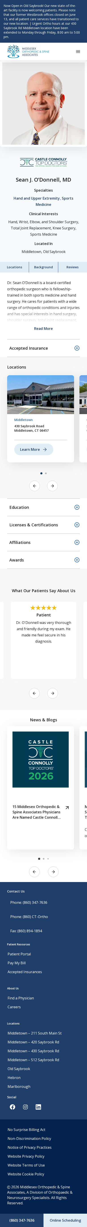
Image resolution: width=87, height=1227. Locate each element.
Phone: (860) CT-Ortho (29, 916)
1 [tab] (41, 473)
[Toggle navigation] (78, 51)
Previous (34, 486)
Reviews (72, 267)
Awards (16, 560)
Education (19, 507)
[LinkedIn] (38, 1107)
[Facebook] (12, 1107)
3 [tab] (48, 859)
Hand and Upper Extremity (37, 198)
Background (43, 267)
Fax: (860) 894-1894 (26, 930)
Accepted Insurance (28, 348)
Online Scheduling (65, 1220)
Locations (14, 267)
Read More (43, 328)
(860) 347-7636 (21, 1220)
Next (52, 486)
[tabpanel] (40, 418)
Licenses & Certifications (33, 524)
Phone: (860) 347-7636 (28, 902)
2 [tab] (46, 473)
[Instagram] (25, 1107)
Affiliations (20, 542)
